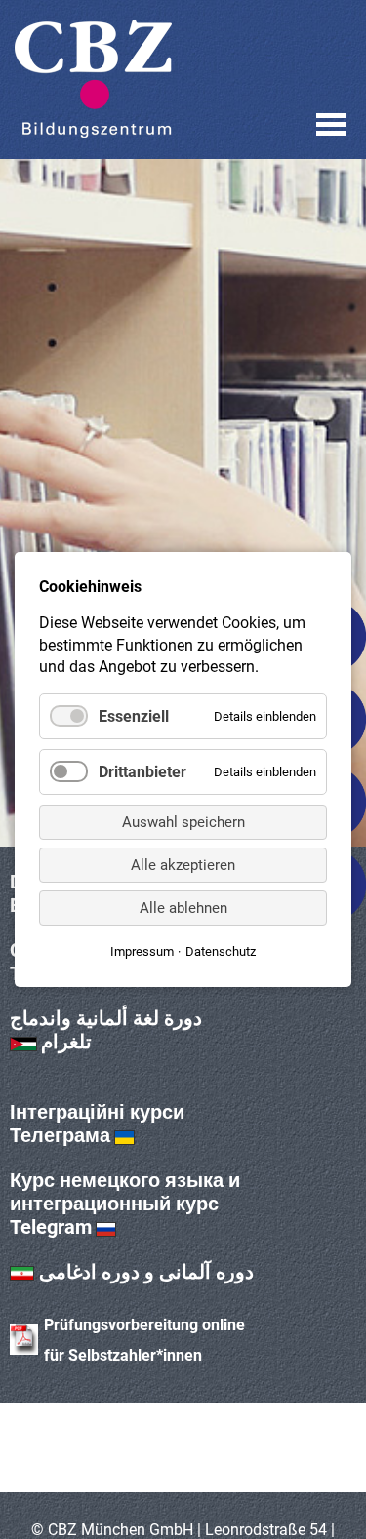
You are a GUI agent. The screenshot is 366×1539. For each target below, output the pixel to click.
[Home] (93, 79)
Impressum (142, 951)
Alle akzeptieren (183, 865)
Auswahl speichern (183, 822)
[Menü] (331, 124)
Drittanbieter (142, 772)
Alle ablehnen (183, 908)
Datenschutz (220, 951)
